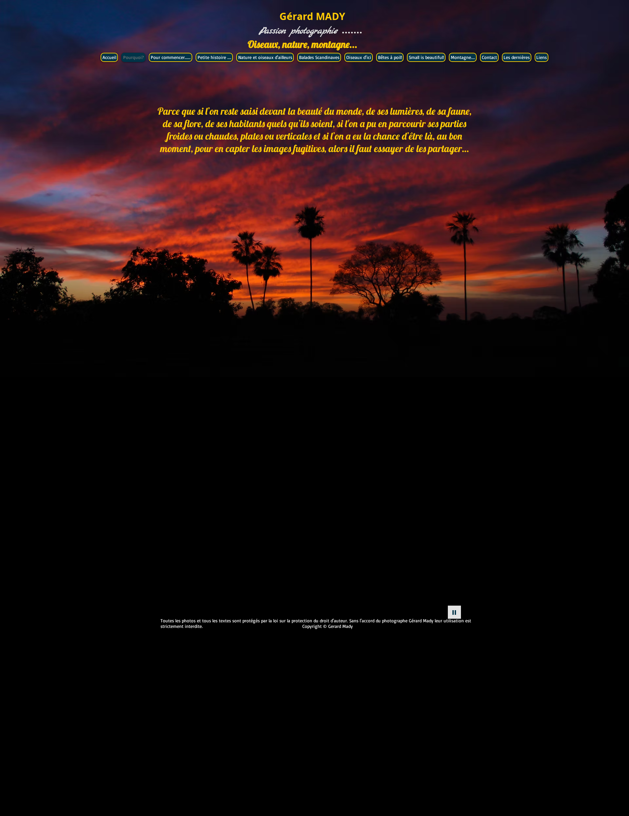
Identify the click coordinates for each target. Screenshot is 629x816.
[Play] (454, 612)
